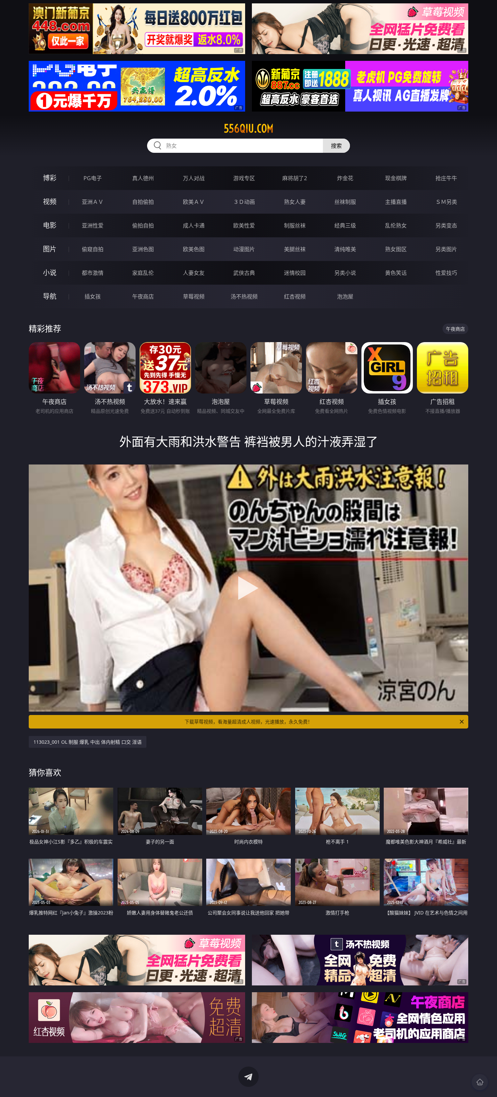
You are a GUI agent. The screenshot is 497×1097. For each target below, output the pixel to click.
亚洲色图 (143, 249)
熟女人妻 (295, 202)
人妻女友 (194, 273)
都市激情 (92, 273)
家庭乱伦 (143, 273)
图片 (49, 249)
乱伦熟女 (396, 225)
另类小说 (345, 273)
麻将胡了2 (294, 178)
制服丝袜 (295, 225)
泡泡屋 (345, 296)
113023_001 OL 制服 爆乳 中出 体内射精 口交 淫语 (87, 742)
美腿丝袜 (295, 249)
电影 (49, 225)
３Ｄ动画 (244, 202)
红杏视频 (295, 296)
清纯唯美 (345, 249)
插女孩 (93, 296)
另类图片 (446, 249)
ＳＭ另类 (446, 202)
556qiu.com (249, 128)
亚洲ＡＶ (92, 202)
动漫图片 (244, 249)
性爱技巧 (446, 273)
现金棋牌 (396, 178)
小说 (49, 272)
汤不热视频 (244, 296)
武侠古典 (244, 273)
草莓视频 (194, 296)
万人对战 (194, 178)
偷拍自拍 (143, 225)
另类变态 (446, 225)
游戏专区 (244, 178)
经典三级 (345, 225)
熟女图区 (396, 249)
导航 (49, 296)
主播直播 (396, 202)
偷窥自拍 (92, 249)
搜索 (336, 145)
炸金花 (345, 178)
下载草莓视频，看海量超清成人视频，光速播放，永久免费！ (248, 721)
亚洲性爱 (92, 225)
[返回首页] (480, 1082)
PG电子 (93, 178)
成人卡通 (194, 225)
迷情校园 (295, 273)
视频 (49, 201)
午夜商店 (143, 296)
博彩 (49, 178)
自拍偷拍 (143, 202)
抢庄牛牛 (446, 178)
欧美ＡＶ (194, 202)
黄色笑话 (396, 273)
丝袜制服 (345, 202)
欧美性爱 (244, 225)
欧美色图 (194, 249)
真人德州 (143, 178)
